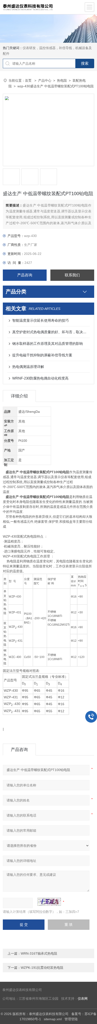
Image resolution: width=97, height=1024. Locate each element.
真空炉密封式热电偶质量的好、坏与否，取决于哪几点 (50, 332)
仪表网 (83, 998)
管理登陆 (71, 1019)
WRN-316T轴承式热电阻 (39, 953)
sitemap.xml (53, 1019)
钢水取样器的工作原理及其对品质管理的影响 (47, 343)
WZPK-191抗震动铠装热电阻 (42, 967)
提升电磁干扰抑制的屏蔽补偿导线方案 (42, 355)
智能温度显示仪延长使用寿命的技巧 (40, 320)
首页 (28, 80)
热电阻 (62, 80)
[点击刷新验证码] (49, 902)
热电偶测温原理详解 (28, 367)
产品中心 (44, 80)
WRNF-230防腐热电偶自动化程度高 (40, 378)
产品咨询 (24, 275)
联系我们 (72, 275)
